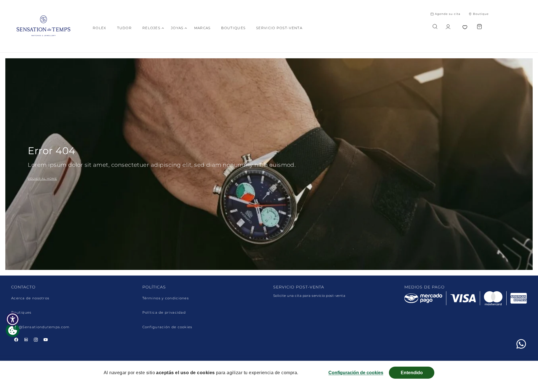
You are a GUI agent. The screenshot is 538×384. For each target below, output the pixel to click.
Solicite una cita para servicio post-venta (309, 295)
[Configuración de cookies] (13, 330)
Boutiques (21, 312)
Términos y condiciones (165, 298)
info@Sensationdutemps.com (40, 327)
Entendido (412, 372)
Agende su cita (447, 14)
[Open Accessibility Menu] (13, 319)
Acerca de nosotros (30, 298)
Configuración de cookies (167, 327)
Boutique (481, 14)
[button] (151, 28)
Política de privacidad (164, 312)
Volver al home (42, 179)
